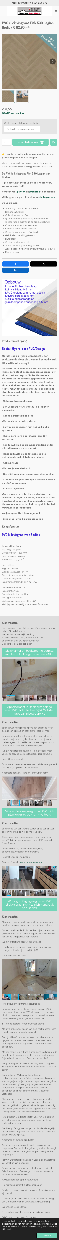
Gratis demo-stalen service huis (21, 123)
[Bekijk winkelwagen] (55, 11)
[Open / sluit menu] (3, 11)
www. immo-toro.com (31, 862)
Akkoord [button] (47, 1235)
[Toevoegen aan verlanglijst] (53, 142)
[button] (8, 96)
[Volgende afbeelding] (53, 61)
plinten (21, 191)
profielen (34, 191)
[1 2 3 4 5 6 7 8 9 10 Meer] (6, 142)
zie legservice (47, 197)
